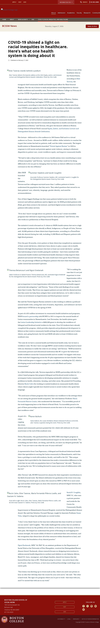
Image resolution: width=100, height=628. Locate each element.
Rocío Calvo (29, 384)
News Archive (92, 26)
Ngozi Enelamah (24, 545)
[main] (50, 311)
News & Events (23, 19)
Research (87, 13)
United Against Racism (58, 146)
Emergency (76, 619)
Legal (69, 619)
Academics (71, 13)
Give (24, 2)
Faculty (79, 13)
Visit (19, 2)
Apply (14, 2)
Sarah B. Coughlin (73, 492)
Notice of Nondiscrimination (90, 619)
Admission (61, 13)
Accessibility (61, 619)
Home (4, 19)
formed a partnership (30, 316)
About (53, 13)
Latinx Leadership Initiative (31, 322)
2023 (32, 19)
